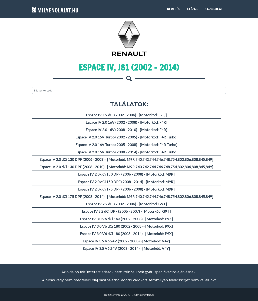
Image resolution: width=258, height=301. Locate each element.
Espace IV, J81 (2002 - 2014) (129, 67)
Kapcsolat (214, 9)
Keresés (173, 9)
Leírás (192, 9)
